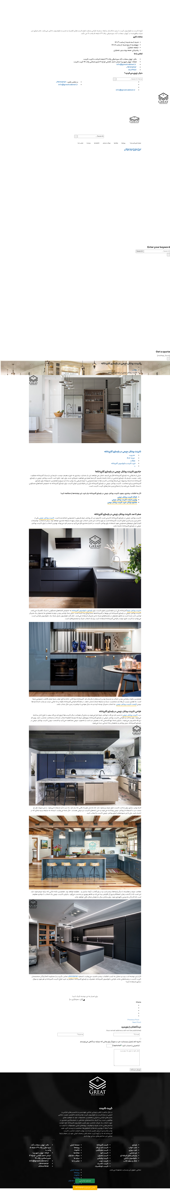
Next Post (136, 1022)
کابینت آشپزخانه (102, 1145)
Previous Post (134, 1019)
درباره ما (77, 1158)
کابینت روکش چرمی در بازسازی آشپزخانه (122, 451)
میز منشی (133, 1153)
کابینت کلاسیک (102, 1163)
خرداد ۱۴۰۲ (131, 458)
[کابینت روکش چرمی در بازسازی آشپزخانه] (85, 409)
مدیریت (132, 455)
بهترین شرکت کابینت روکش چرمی (124, 499)
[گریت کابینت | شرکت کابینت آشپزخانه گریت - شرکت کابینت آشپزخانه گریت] (163, 98)
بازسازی (134, 1145)
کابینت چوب (103, 1161)
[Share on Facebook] (136, 1005)
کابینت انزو (104, 1153)
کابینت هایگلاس (102, 1150)
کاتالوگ (77, 1150)
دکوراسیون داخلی (130, 1158)
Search (139, 251)
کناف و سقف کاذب (130, 1161)
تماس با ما (76, 1161)
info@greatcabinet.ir (126, 64)
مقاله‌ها (77, 1153)
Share (138, 1002)
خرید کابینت (131, 463)
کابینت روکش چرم (134, 610)
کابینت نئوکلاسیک (101, 1166)
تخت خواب (133, 1147)
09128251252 (131, 67)
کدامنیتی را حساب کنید (131, 1045)
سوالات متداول (74, 1155)
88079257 (132, 69)
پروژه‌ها (77, 1147)
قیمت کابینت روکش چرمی (126, 704)
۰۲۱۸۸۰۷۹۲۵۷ (43, 1166)
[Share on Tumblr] (136, 1013)
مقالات (134, 370)
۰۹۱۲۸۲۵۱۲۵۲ (73, 976)
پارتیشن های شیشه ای (128, 1155)
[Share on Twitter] (136, 1008)
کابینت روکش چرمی (46, 518)
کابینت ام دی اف (102, 1147)
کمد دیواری (133, 1150)
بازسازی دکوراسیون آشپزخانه (82, 610)
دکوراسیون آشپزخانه (118, 463)
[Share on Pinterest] (136, 1016)
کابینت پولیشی (102, 1158)
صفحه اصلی (75, 1145)
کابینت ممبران (103, 1155)
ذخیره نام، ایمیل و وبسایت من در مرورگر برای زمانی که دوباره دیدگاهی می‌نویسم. (110, 1041)
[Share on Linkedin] (136, 1010)
